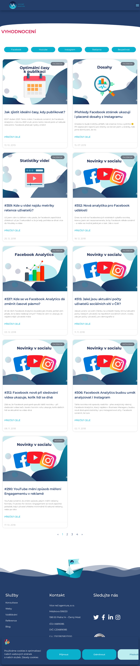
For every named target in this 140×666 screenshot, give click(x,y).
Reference (11, 620)
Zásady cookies (30, 657)
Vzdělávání (11, 614)
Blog (8, 626)
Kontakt (57, 595)
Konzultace (11, 602)
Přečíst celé (12, 137)
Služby (11, 595)
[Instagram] (118, 617)
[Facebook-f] (103, 617)
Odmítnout (99, 654)
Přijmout (63, 654)
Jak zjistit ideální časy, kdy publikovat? (34, 112)
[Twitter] (96, 617)
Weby (8, 608)
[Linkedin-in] (110, 617)
